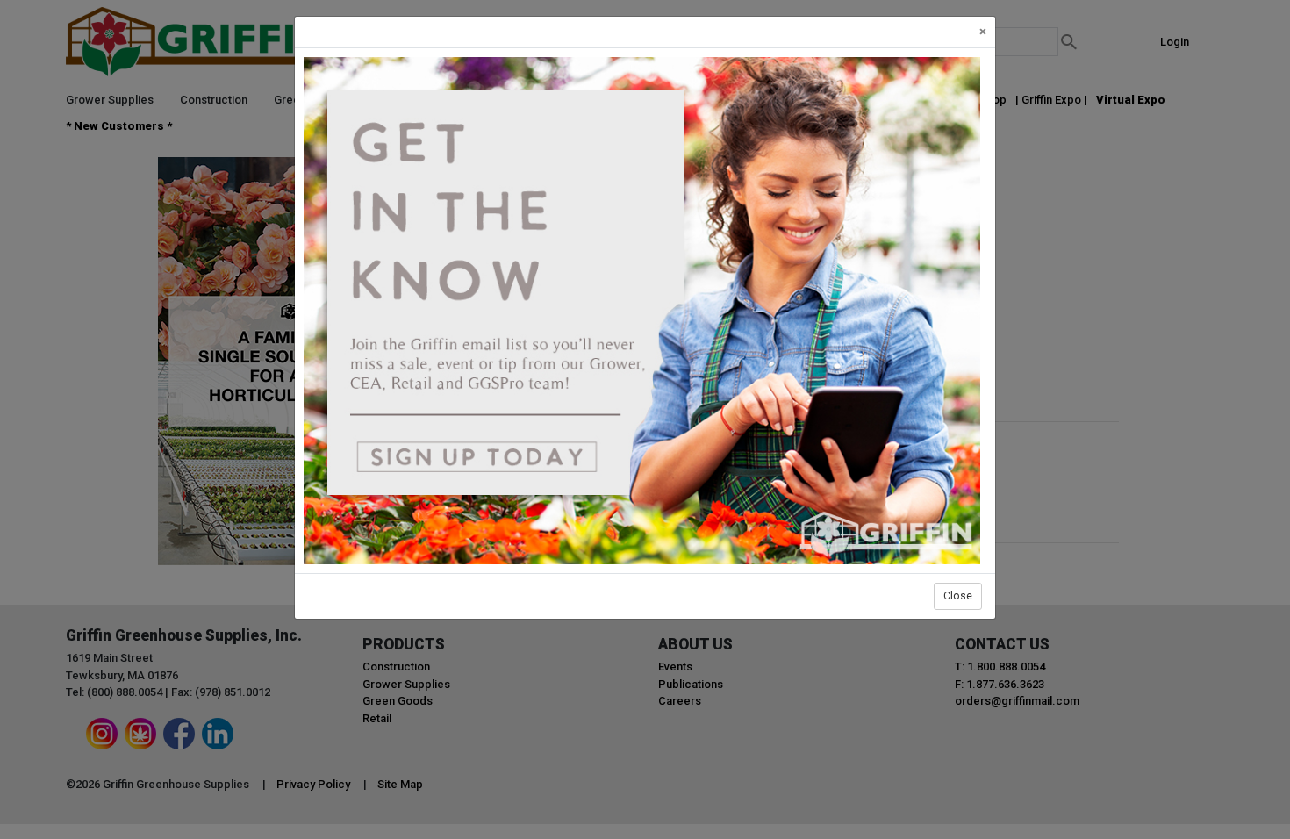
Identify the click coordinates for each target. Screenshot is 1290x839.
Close (957, 595)
